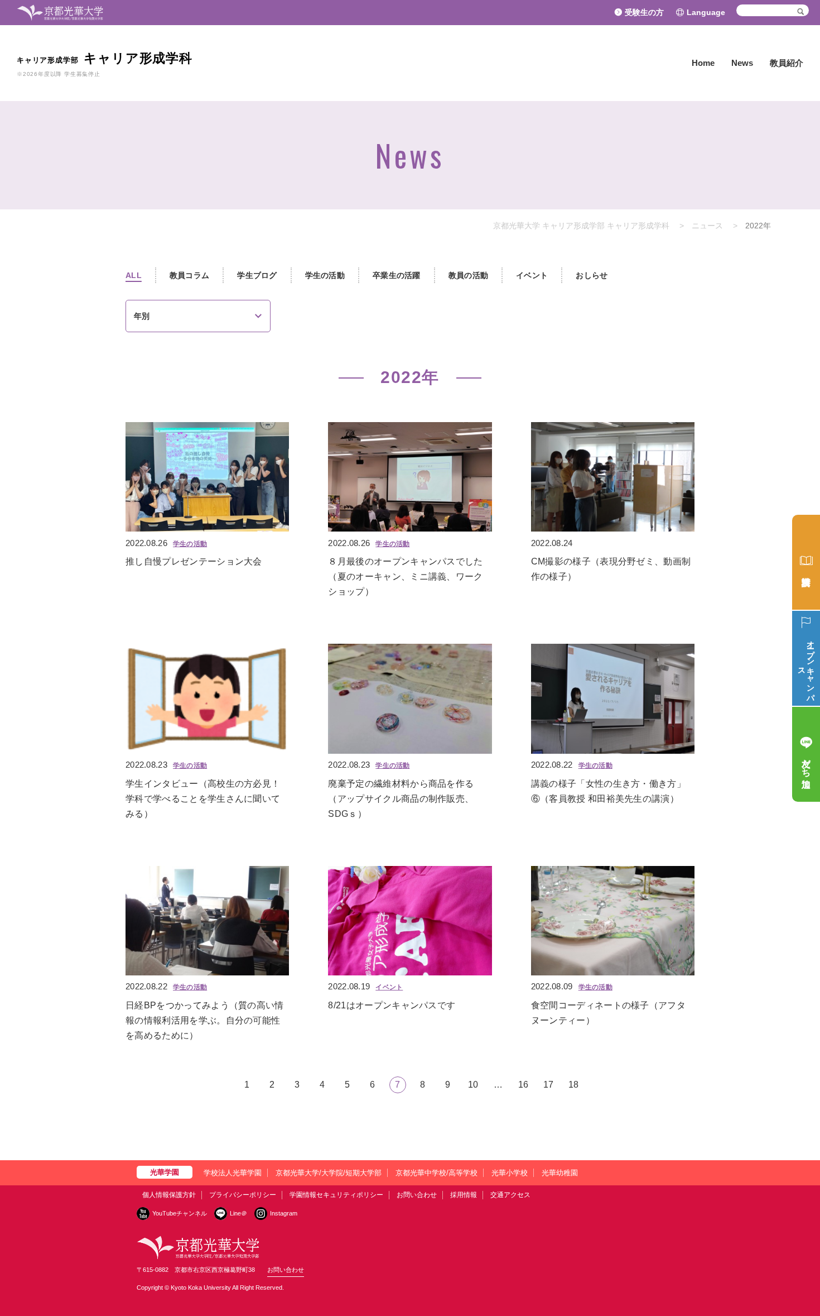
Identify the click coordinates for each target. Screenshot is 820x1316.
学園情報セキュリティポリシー (336, 1195)
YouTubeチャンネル (179, 1213)
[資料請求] (806, 562)
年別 (141, 316)
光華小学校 (509, 1173)
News (742, 63)
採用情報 (463, 1195)
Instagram (283, 1213)
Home (703, 63)
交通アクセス (510, 1195)
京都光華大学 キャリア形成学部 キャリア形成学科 (581, 225)
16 (523, 1084)
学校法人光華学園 (233, 1173)
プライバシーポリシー (242, 1195)
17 (548, 1084)
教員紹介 (786, 63)
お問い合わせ (417, 1195)
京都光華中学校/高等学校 (436, 1173)
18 (573, 1084)
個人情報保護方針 (169, 1195)
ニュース (707, 225)
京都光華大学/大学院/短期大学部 (329, 1173)
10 (473, 1084)
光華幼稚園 (560, 1173)
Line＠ (238, 1213)
